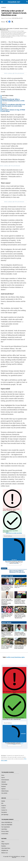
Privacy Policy (15, 563)
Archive (3, 807)
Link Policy (4, 829)
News (2, 775)
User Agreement (5, 827)
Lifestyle (3, 782)
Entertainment (5, 779)
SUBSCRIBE (23, 733)
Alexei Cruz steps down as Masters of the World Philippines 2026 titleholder (6, 601)
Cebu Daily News (5, 848)
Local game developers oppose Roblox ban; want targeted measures (19, 601)
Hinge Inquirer (5, 843)
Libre (2, 841)
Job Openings (4, 814)
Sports (3, 777)
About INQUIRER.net (6, 822)
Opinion (3, 788)
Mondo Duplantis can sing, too (20, 586)
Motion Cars (4, 852)
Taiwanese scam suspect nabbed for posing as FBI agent (20, 634)
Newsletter (4, 812)
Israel (12, 657)
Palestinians (17, 657)
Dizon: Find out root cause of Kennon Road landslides (20, 647)
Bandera (3, 846)
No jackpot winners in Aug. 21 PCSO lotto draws (13, 110)
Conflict (8, 657)
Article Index (4, 833)
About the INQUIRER (6, 824)
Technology (4, 784)
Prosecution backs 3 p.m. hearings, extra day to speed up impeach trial (7, 588)
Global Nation (5, 791)
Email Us (3, 805)
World (3, 7)
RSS (2, 803)
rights (23, 657)
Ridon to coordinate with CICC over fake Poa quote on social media (13, 105)
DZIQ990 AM (4, 850)
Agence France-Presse (6, 18)
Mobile (3, 801)
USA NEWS (4, 793)
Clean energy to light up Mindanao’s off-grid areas (17, 571)
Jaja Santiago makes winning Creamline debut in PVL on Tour (7, 615)
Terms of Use (8, 562)
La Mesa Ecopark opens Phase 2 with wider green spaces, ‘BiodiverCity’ (20, 615)
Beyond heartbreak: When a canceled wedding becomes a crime (13, 99)
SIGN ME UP (14, 559)
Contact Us (4, 810)
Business (3, 786)
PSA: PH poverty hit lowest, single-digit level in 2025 (7, 647)
